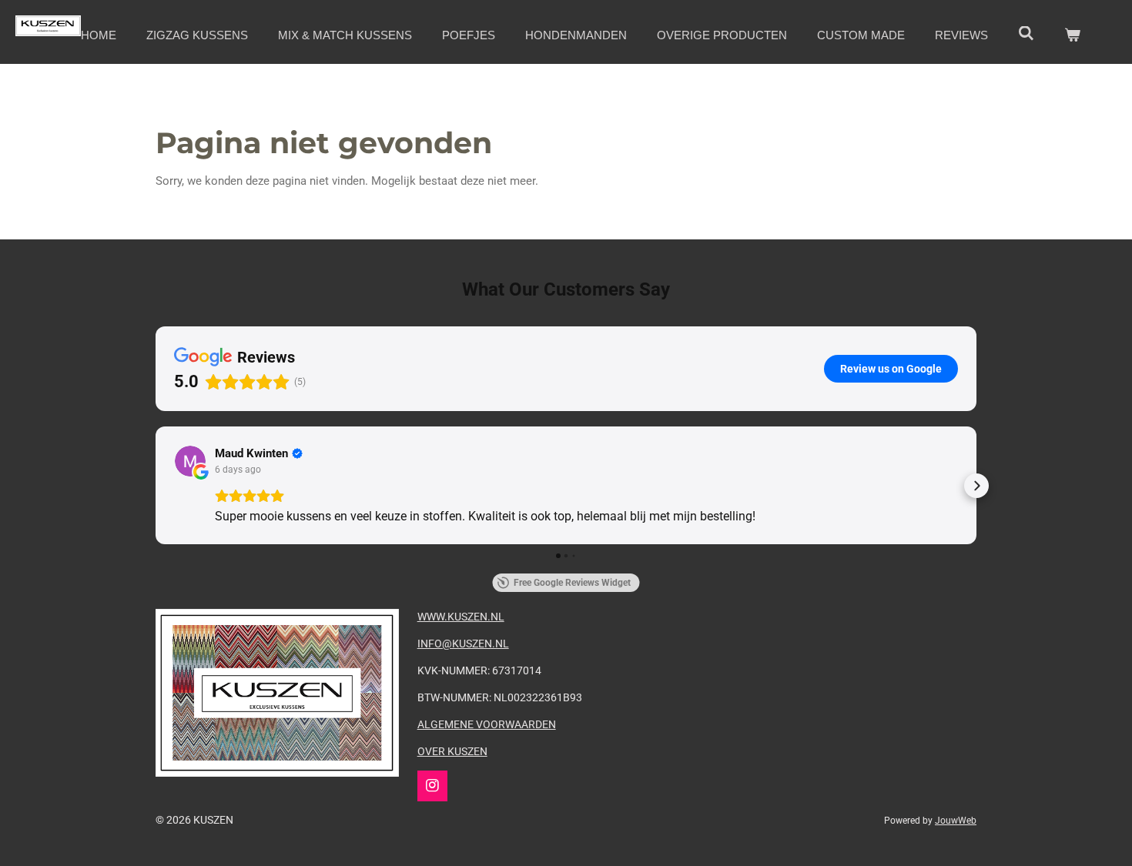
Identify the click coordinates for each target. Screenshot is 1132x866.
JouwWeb (955, 820)
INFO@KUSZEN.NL (463, 643)
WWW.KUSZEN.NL (460, 616)
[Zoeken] (1026, 33)
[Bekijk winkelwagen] (1072, 35)
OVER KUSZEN (452, 751)
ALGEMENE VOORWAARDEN (486, 724)
